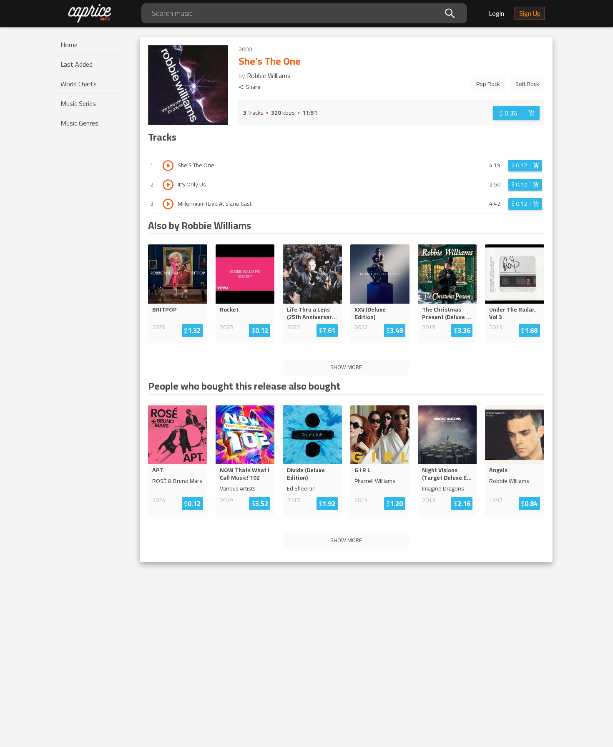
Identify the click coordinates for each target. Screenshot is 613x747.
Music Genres (79, 123)
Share (253, 87)
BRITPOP (164, 309)
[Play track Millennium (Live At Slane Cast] (168, 204)
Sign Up (529, 13)
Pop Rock (488, 83)
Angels (498, 470)
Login (496, 13)
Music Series (78, 103)
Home (69, 44)
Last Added (76, 64)
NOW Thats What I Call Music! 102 (244, 473)
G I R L (362, 470)
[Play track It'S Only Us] (168, 185)
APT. (158, 470)
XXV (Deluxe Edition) (370, 313)
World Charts (78, 84)
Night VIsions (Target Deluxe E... (447, 473)
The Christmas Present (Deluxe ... (446, 313)
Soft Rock (527, 83)
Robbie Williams (269, 75)
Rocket (229, 309)
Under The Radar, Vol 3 (512, 313)
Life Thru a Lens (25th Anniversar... (312, 313)
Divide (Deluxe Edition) (306, 473)
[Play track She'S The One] (168, 165)
